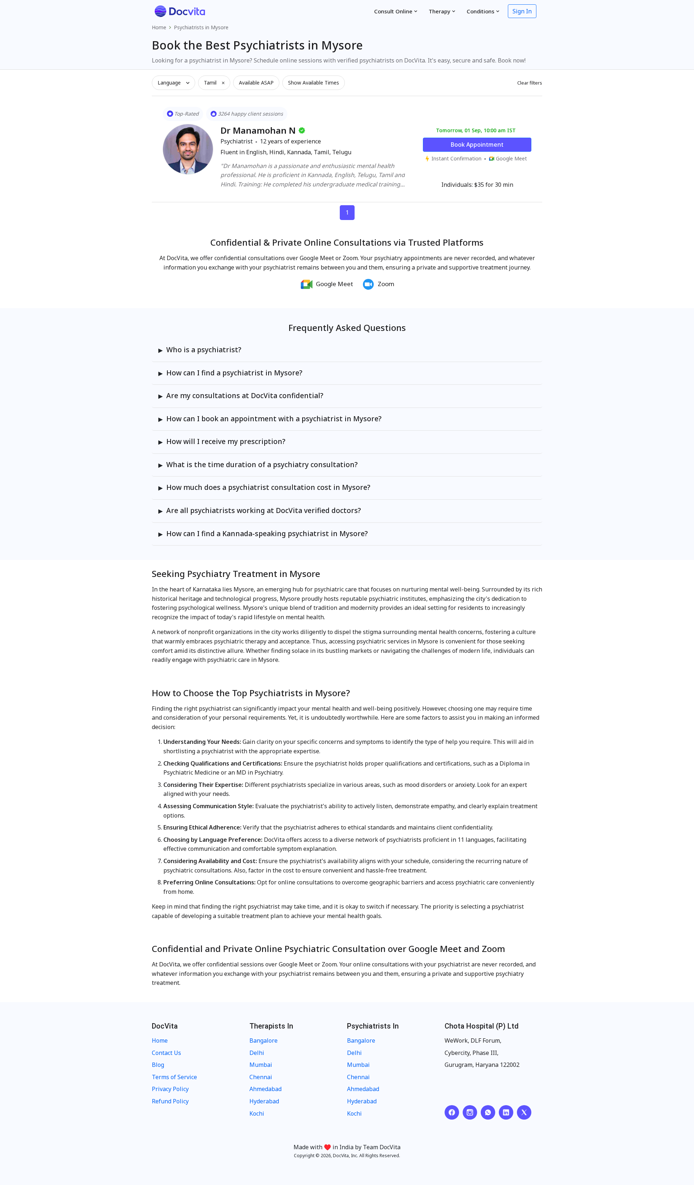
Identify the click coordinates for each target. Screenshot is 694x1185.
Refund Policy (170, 1101)
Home (159, 27)
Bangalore (263, 1040)
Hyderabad (264, 1101)
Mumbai (260, 1065)
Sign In (522, 11)
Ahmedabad (265, 1089)
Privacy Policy (170, 1089)
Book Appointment (477, 144)
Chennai (260, 1077)
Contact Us (166, 1053)
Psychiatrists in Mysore (201, 27)
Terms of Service (174, 1077)
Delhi (256, 1053)
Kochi (256, 1113)
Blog (158, 1065)
